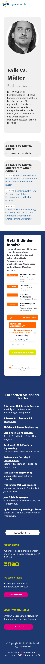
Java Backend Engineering (18, 472)
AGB (20, 655)
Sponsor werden (16, 595)
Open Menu (41, 4)
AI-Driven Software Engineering (21, 427)
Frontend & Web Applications (20, 484)
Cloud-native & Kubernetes (18, 432)
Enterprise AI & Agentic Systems (21, 406)
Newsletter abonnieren (18, 627)
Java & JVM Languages (16, 497)
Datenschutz (29, 651)
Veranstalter (14, 651)
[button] (22, 532)
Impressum (9, 655)
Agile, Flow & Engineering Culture (22, 509)
